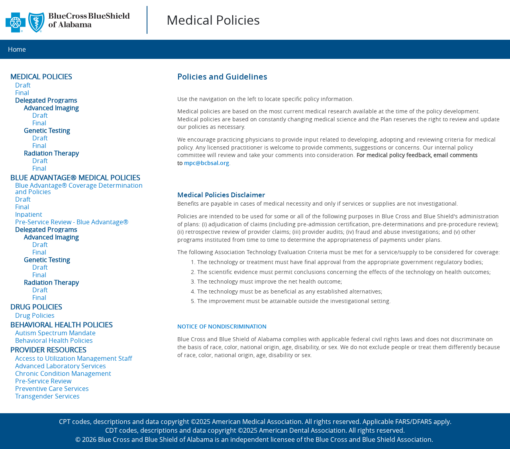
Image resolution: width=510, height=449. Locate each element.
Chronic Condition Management (63, 373)
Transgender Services (47, 396)
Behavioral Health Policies (54, 340)
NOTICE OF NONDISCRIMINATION (222, 326)
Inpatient (28, 214)
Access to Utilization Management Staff (73, 358)
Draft (23, 85)
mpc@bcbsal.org (206, 163)
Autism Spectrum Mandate (55, 333)
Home (17, 49)
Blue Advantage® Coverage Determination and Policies (79, 188)
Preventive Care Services (52, 388)
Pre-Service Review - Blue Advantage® (71, 222)
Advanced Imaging (51, 108)
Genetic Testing (47, 130)
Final (22, 92)
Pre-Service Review (43, 381)
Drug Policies (35, 315)
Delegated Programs (46, 100)
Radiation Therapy (51, 153)
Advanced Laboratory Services (60, 366)
